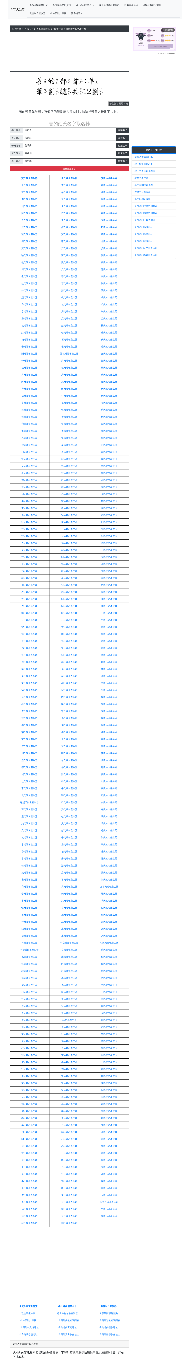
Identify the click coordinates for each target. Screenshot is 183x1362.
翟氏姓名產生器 (109, 185)
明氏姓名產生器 (69, 753)
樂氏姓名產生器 (69, 1209)
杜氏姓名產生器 (69, 1034)
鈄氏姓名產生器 (29, 999)
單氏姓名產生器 (69, 879)
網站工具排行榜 (154, 150)
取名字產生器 (131, 5)
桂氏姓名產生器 (29, 613)
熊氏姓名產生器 (69, 473)
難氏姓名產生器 (69, 774)
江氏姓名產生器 (69, 248)
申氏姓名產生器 (29, 900)
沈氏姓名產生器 (69, 900)
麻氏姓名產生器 (109, 718)
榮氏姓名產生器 (29, 550)
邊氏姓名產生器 (69, 844)
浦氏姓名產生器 (109, 858)
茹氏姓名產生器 (69, 536)
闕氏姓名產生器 (29, 353)
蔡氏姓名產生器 (29, 1006)
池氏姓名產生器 (109, 269)
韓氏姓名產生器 (69, 409)
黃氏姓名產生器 (109, 508)
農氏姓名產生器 (29, 795)
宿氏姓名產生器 (69, 950)
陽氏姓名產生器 (109, 1111)
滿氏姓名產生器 (69, 725)
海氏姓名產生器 (29, 409)
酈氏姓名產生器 (109, 662)
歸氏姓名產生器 (69, 606)
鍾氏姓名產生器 (109, 360)
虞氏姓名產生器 (29, 1195)
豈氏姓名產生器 (109, 865)
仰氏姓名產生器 (29, 1111)
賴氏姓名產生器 (69, 641)
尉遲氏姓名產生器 (109, 1202)
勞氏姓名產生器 (69, 648)
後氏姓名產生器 (69, 431)
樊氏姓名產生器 (109, 367)
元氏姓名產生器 (109, 1195)
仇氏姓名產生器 (69, 297)
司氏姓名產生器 (29, 942)
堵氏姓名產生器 (109, 1034)
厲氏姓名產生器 (29, 662)
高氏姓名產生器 (109, 564)
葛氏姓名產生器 (69, 578)
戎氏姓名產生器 (69, 543)
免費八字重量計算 (38, 5)
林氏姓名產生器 (69, 676)
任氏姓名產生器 (69, 529)
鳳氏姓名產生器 (109, 381)
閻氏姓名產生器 (29, 1139)
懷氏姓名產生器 (109, 501)
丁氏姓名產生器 (109, 992)
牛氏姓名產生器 (69, 788)
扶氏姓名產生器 (29, 395)
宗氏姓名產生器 (109, 1027)
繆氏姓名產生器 (109, 746)
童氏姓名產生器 (69, 1055)
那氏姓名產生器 (109, 767)
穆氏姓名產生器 (69, 767)
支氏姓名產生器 (69, 269)
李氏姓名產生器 (109, 655)
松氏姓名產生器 (109, 957)
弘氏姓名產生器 (69, 515)
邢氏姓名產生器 (69, 466)
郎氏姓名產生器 (29, 648)
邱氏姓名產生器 (29, 304)
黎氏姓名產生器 (69, 662)
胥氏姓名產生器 (109, 473)
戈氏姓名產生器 (109, 571)
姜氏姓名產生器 (109, 248)
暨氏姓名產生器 (29, 234)
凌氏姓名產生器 (29, 683)
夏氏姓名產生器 (69, 445)
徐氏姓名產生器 (29, 480)
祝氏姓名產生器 (29, 325)
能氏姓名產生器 (29, 774)
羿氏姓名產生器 (109, 1146)
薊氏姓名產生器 (109, 234)
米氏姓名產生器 (69, 739)
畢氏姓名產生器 (69, 837)
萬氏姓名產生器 (69, 1062)
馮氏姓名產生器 (69, 381)
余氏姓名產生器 (29, 1174)
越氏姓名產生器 (29, 1209)
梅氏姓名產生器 (69, 732)
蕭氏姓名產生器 (109, 452)
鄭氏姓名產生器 (69, 1223)
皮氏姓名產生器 (29, 837)
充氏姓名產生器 (109, 353)
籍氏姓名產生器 (29, 241)
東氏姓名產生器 (109, 1048)
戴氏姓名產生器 (109, 964)
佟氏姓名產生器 (69, 1048)
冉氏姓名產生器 (109, 522)
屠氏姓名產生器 (29, 1041)
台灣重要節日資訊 (62, 5)
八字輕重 (16, 29)
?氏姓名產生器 (69, 1020)
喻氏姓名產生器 (69, 1188)
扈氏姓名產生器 (69, 494)
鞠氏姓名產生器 (29, 339)
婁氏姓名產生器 (109, 690)
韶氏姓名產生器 (69, 893)
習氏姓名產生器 (29, 445)
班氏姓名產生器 (29, 809)
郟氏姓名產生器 (109, 241)
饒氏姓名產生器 (29, 529)
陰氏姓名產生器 (69, 1160)
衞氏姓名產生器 (69, 1076)
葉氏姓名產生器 (29, 1125)
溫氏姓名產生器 (69, 1083)
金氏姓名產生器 (29, 276)
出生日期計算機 (58, 13)
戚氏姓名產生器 (29, 872)
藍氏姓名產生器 (109, 641)
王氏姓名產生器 (109, 1062)
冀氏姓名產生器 (69, 234)
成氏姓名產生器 (69, 921)
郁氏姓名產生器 (69, 1181)
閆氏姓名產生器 (29, 1132)
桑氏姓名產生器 (69, 872)
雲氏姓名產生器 (109, 1209)
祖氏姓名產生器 (29, 1027)
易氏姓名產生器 (69, 1146)
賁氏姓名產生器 (29, 830)
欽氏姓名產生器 (29, 283)
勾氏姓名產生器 (29, 585)
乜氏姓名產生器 (29, 781)
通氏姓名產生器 (29, 1055)
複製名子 (122, 130)
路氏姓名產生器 (69, 704)
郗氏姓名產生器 (69, 438)
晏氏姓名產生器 (109, 1125)
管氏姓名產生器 (29, 599)
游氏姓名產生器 (109, 1188)
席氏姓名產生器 (29, 438)
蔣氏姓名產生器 (69, 255)
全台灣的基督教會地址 (108, 1334)
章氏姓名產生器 (69, 1216)
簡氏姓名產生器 (29, 269)
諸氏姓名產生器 (29, 332)
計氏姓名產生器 (109, 529)
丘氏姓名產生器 (109, 297)
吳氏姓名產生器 (69, 1097)
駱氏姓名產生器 (29, 690)
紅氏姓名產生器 (29, 522)
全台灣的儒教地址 (108, 1327)
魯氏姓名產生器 (109, 704)
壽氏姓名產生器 (109, 921)
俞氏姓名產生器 (109, 1174)
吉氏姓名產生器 (29, 220)
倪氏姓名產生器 (109, 774)
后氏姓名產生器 (109, 424)
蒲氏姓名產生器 (29, 865)
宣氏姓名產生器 (29, 487)
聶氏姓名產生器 (69, 781)
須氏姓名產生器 (109, 480)
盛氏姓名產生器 (69, 907)
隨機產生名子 (69, 169)
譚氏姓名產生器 (69, 971)
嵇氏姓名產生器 (109, 227)
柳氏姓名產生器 (69, 683)
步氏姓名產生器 (69, 858)
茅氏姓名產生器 (29, 732)
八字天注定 (17, 9)
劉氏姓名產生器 (109, 683)
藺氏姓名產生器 (109, 676)
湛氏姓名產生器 (29, 199)
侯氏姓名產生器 (29, 431)
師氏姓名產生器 (109, 914)
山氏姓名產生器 (29, 879)
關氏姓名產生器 (69, 599)
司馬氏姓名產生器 (109, 942)
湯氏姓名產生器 (29, 978)
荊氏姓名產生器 (69, 290)
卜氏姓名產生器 (29, 858)
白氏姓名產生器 (109, 802)
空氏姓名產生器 (109, 620)
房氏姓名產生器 (69, 374)
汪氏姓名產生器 (29, 1069)
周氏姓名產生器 (69, 311)
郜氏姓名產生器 (69, 564)
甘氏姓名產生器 (29, 557)
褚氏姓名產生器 (109, 325)
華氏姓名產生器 (29, 501)
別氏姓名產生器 (109, 837)
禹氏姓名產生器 (29, 1181)
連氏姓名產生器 (109, 669)
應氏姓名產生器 (109, 1160)
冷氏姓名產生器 (29, 655)
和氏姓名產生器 (29, 424)
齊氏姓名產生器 (29, 192)
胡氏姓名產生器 (29, 494)
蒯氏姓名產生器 (109, 592)
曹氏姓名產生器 (69, 1013)
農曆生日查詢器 (37, 13)
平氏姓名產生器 (109, 844)
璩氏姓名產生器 (109, 332)
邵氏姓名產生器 (29, 893)
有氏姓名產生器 (109, 1167)
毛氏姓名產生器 (109, 725)
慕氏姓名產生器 (29, 767)
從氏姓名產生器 (29, 1034)
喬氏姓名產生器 (109, 255)
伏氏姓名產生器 (109, 388)
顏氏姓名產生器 (69, 1139)
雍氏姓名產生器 (29, 1216)
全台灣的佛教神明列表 (67, 1320)
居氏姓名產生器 (29, 318)
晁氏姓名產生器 (109, 1216)
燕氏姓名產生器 (109, 1132)
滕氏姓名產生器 (29, 985)
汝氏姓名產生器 (29, 536)
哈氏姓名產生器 (109, 402)
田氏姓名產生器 (69, 992)
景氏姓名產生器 (109, 290)
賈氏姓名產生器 (29, 248)
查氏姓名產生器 (69, 185)
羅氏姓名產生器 (69, 690)
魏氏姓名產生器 (109, 1076)
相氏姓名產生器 (29, 452)
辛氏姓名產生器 (29, 466)
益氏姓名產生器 (29, 1153)
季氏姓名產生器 (109, 220)
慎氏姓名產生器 (29, 907)
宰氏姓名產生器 (109, 999)
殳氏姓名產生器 (29, 928)
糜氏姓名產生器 (29, 746)
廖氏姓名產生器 (69, 669)
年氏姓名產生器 (109, 781)
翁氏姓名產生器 (29, 1090)
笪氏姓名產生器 (29, 964)
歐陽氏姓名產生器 (29, 802)
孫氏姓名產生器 (29, 957)
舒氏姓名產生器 (109, 928)
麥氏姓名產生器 (29, 725)
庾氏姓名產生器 (109, 1181)
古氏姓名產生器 (109, 585)
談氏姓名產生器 (29, 971)
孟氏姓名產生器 (109, 732)
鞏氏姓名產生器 (109, 627)
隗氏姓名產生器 (69, 613)
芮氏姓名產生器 (29, 543)
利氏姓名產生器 (69, 655)
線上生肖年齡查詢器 (109, 5)
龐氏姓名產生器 (29, 816)
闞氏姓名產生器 (69, 557)
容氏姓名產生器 (109, 543)
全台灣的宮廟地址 (67, 1327)
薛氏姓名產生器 (69, 487)
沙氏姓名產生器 (109, 872)
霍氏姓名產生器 (69, 522)
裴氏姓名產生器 (109, 823)
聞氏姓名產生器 (109, 1083)
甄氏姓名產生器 (29, 1223)
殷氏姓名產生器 (29, 1160)
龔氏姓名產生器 (29, 634)
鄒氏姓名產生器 (109, 1020)
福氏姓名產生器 (69, 402)
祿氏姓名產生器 (29, 704)
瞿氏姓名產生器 (69, 339)
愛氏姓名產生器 (69, 178)
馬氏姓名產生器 (69, 718)
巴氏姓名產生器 (69, 802)
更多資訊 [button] (75, 13)
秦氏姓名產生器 (109, 276)
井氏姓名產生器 (29, 290)
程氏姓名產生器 (69, 213)
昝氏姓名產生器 (69, 1006)
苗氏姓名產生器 (69, 746)
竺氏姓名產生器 (109, 318)
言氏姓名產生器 (69, 1125)
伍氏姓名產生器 (29, 1097)
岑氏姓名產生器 (109, 1013)
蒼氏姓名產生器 (29, 1013)
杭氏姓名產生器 (109, 409)
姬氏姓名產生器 (69, 227)
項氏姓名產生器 (69, 452)
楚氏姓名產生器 (69, 325)
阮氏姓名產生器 (109, 536)
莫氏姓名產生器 (109, 753)
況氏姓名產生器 (29, 641)
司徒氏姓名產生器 (29, 950)
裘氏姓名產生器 (109, 304)
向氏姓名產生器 (109, 445)
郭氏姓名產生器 (109, 634)
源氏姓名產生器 (69, 1202)
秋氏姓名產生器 (69, 304)
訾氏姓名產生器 (29, 1062)
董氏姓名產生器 (109, 1055)
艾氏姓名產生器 (29, 178)
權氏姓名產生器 (69, 346)
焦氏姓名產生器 (29, 262)
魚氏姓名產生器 (29, 1188)
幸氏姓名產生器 (109, 466)
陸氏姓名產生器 (69, 697)
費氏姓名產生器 (109, 374)
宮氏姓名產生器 (29, 627)
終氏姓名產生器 (69, 360)
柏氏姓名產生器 (69, 851)
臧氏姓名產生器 (109, 1006)
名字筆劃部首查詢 (152, 5)
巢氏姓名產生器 (69, 206)
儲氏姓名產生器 (69, 332)
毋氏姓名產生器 (109, 1090)
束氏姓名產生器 (69, 928)
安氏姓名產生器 (109, 178)
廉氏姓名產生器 (29, 676)
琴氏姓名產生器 (69, 283)
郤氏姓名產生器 (109, 438)
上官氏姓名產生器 (109, 886)
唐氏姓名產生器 (109, 971)
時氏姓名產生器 (29, 921)
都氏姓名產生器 (69, 1041)
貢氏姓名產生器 (69, 627)
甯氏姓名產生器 (29, 788)
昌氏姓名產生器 (109, 213)
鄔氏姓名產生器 (109, 1104)
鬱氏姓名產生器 (69, 1195)
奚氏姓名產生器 (109, 431)
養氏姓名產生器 (69, 1118)
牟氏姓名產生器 (69, 760)
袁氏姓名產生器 (29, 1202)
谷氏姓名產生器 (29, 592)
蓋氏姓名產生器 (109, 578)
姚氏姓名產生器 (109, 1118)
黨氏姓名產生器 (69, 978)
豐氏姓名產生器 (29, 388)
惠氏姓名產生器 (29, 515)
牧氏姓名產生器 (109, 760)
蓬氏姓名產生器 (109, 830)
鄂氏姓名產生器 (69, 795)
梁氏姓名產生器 (29, 669)
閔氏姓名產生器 (29, 753)
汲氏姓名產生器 (69, 220)
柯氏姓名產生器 (29, 578)
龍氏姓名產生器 (29, 718)
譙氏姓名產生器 (69, 262)
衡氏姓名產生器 (69, 416)
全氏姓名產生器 (29, 346)
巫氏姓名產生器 (109, 1097)
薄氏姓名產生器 (109, 851)
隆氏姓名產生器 (109, 711)
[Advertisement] (69, 52)
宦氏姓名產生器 (29, 508)
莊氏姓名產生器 (109, 346)
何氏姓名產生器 (109, 416)
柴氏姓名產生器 (69, 192)
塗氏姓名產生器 (109, 1041)
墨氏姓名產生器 (29, 760)
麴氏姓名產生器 (109, 339)
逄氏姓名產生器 (109, 809)
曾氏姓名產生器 (29, 1020)
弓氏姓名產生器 (109, 613)
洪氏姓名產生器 (109, 515)
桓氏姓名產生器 (69, 508)
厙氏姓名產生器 (109, 893)
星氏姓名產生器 (29, 473)
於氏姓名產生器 (69, 1174)
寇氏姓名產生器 (69, 585)
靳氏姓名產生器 (109, 283)
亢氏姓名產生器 (109, 557)
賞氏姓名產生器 (69, 886)
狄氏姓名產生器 (109, 985)
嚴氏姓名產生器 (109, 1139)
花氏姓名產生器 (109, 494)
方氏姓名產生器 (29, 374)
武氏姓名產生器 (29, 1104)
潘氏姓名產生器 (69, 809)
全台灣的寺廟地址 (28, 1334)
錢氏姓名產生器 (109, 262)
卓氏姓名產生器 (29, 311)
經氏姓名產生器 (29, 297)
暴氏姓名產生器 (109, 816)
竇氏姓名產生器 (69, 999)
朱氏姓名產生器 (109, 311)
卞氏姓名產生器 (29, 844)
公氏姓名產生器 (29, 620)
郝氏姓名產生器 (29, 416)
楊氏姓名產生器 (29, 1118)
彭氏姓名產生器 (69, 830)
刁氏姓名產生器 (29, 992)
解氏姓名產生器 (29, 459)
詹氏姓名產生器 (109, 192)
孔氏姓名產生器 (69, 620)
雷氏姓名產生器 (109, 648)
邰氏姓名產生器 (69, 964)
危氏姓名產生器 (69, 1069)
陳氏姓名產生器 (29, 213)
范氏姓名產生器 (69, 367)
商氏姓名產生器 (29, 886)
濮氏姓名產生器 (69, 865)
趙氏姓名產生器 (29, 206)
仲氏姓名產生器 (29, 360)
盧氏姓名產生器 (29, 711)
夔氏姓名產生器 (109, 606)
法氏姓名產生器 (29, 367)
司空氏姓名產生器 (69, 942)
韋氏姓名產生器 (109, 1069)
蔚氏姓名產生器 (29, 1076)
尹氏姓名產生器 (69, 1153)
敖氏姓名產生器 (29, 185)
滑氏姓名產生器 (69, 501)
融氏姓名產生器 (69, 550)
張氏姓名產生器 (109, 199)
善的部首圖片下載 (119, 103)
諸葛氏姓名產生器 (69, 353)
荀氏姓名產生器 (109, 487)
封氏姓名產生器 (29, 381)
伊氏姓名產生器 (29, 1146)
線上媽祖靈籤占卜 (85, 5)
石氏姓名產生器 (29, 914)
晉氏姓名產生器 (69, 276)
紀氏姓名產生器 (29, 227)
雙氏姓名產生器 (29, 935)
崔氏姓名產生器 (69, 1027)
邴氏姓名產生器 (29, 851)
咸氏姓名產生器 (109, 459)
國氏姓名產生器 (69, 634)
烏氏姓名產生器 (69, 1104)
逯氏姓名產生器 (109, 697)
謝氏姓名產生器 (69, 459)
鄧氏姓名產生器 (69, 985)
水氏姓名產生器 (69, 935)
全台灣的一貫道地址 (28, 1327)
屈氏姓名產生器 (69, 318)
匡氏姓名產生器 (109, 599)
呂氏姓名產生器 (29, 697)
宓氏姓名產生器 (109, 739)
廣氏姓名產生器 (29, 606)
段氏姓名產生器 (29, 1048)
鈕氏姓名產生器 (109, 788)
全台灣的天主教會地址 (67, 1334)
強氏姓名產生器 (29, 255)
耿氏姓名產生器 (69, 571)
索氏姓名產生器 (109, 935)
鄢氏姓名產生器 (69, 1132)
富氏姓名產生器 (29, 402)
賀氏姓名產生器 (69, 424)
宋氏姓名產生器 (69, 957)
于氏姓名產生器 (29, 1167)
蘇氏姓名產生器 (109, 950)
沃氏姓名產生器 (69, 1090)
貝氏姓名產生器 (69, 823)
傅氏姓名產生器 (109, 395)
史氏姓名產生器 (109, 907)
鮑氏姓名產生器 (29, 823)
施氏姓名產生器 (69, 914)
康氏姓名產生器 (29, 564)
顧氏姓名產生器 (69, 592)
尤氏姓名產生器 (69, 1167)
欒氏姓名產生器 (69, 711)
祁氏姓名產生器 (29, 571)
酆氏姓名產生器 (69, 388)
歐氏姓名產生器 (109, 795)
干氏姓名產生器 (109, 550)
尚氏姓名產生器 (109, 879)
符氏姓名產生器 (69, 395)
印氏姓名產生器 (109, 1153)
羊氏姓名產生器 (69, 1111)
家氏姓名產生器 (69, 241)
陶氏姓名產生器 (109, 978)
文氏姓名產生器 (29, 1083)
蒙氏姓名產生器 (29, 739)
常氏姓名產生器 (69, 199)
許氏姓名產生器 (69, 480)
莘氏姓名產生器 (109, 900)
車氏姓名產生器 (109, 206)
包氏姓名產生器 (69, 816)
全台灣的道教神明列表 (108, 1320)
